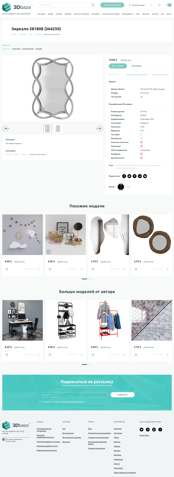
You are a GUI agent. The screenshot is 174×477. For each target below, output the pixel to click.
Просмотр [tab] (6, 49)
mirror (134, 165)
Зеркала (38, 34)
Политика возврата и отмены (48, 442)
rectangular (142, 165)
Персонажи (145, 14)
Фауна (138, 14)
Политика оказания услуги (47, 446)
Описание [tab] (16, 49)
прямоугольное (131, 168)
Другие (169, 14)
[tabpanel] (87, 124)
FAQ (64, 429)
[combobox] (63, 5)
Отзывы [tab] (39, 49)
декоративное (154, 165)
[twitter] (129, 176)
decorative (127, 165)
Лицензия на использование (137, 74)
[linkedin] (140, 176)
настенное (119, 168)
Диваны (117, 446)
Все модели (41, 14)
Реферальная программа (47, 450)
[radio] (110, 74)
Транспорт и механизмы (81, 14)
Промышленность (127, 14)
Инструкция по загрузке (71, 437)
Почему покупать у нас (160, 74)
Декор (31, 34)
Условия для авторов (96, 448)
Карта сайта (144, 435)
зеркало (118, 165)
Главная (14, 34)
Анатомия (155, 14)
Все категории (68, 433)
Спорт (162, 14)
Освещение (118, 459)
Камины (117, 442)
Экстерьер (59, 14)
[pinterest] (135, 176)
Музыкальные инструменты (110, 14)
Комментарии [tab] (28, 49)
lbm (128, 187)
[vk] (145, 176)
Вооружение (95, 14)
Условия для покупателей (98, 437)
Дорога (117, 464)
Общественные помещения (125, 472)
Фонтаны (117, 455)
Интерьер (50, 14)
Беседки (117, 450)
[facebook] (124, 176)
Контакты (66, 442)
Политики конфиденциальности (73, 401)
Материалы (67, 14)
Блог (90, 429)
